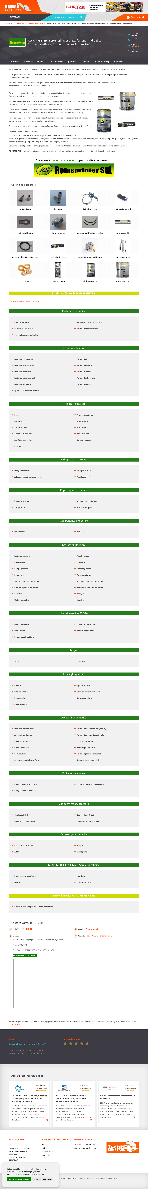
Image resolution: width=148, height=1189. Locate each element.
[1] (65, 1043)
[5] (87, 1043)
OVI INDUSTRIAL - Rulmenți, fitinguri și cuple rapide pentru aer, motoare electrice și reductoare (30, 1098)
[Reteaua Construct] (123, 1152)
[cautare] (80, 17)
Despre (16, 62)
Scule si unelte (19, 23)
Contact (119, 62)
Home (7, 23)
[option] (104, 7)
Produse (29, 62)
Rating (73, 62)
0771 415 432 (14, 1024)
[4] (81, 1043)
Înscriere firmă (137, 17)
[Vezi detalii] (47, 1120)
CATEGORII (15, 17)
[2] (70, 1043)
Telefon (86, 62)
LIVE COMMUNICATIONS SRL (83, 1178)
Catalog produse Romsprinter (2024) (25, 301)
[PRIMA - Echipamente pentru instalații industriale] (108, 1088)
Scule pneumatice (36, 23)
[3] (76, 1043)
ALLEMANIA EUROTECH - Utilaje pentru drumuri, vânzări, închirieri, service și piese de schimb (72, 1098)
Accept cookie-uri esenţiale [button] (19, 1179)
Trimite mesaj (103, 62)
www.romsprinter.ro (64, 160)
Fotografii (58, 62)
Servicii (43, 62)
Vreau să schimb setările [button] (42, 1179)
